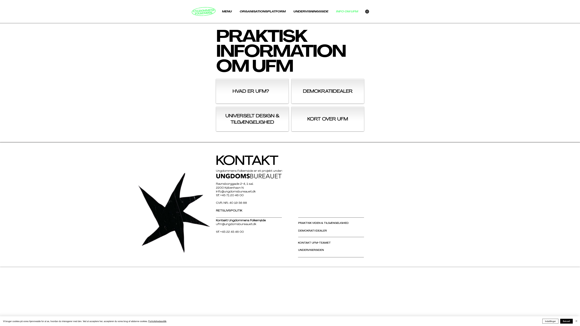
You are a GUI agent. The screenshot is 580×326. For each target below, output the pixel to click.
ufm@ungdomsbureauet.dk (236, 224)
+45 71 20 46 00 (232, 195)
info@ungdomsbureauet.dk (236, 191)
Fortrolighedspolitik (157, 321)
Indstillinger (550, 321)
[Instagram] (367, 11)
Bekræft (566, 321)
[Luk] (576, 321)
